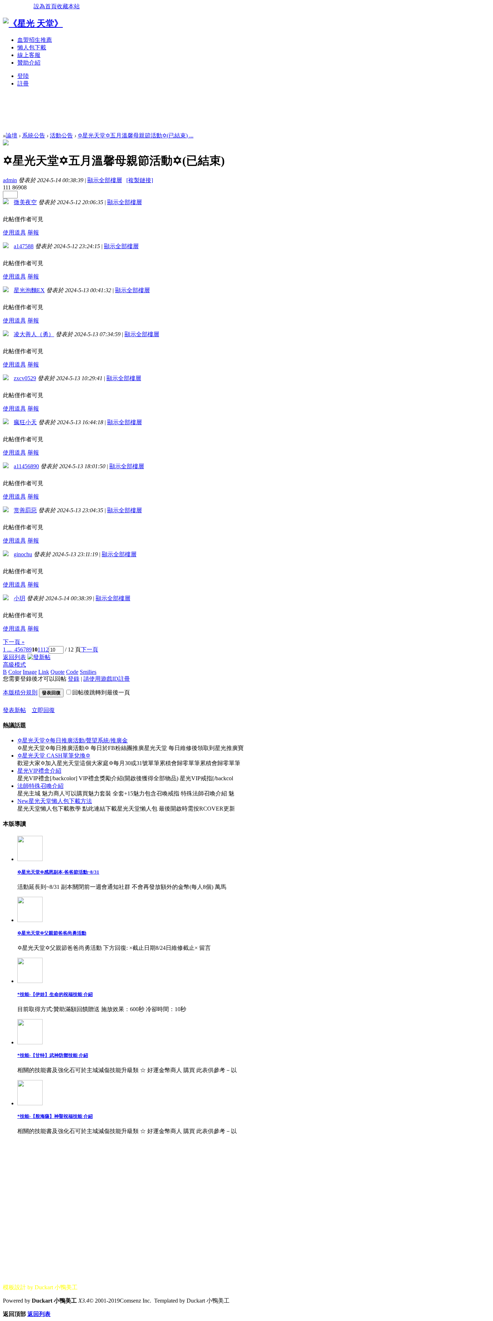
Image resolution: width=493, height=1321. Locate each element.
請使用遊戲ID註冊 (106, 679)
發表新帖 (14, 710)
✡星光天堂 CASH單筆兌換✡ (53, 755)
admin (10, 180)
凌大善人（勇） (34, 334)
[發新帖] (39, 657)
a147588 (24, 246)
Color (14, 672)
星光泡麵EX (29, 290)
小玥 (19, 598)
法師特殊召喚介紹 (40, 786)
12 (46, 649)
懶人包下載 (31, 47)
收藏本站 (68, 6)
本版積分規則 (20, 692)
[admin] (6, 143)
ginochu (23, 554)
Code (72, 672)
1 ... (7, 649)
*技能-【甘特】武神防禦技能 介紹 (52, 1055)
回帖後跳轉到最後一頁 (101, 692)
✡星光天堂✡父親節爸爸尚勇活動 (51, 933)
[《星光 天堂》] (33, 23)
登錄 (73, 679)
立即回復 (43, 710)
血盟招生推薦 (34, 40)
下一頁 (89, 649)
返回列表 (14, 657)
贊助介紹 (28, 63)
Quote (58, 672)
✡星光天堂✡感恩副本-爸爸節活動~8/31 (58, 872)
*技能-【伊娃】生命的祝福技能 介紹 (55, 994)
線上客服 (28, 55)
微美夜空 (25, 202)
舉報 (33, 232)
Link (43, 672)
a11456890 (26, 466)
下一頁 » (14, 642)
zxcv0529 (25, 378)
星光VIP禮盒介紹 (39, 771)
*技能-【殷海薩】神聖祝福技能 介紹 (55, 1116)
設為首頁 (45, 6)
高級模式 (14, 665)
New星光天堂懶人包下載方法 (54, 801)
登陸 (23, 76)
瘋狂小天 (25, 422)
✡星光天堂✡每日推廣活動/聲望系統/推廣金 (72, 740)
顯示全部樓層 (104, 180)
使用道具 (14, 232)
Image (30, 672)
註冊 (23, 83)
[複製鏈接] (139, 180)
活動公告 (61, 135)
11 (40, 649)
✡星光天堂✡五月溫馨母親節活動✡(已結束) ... (135, 135)
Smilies (88, 672)
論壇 (11, 135)
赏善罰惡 (25, 510)
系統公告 (33, 135)
